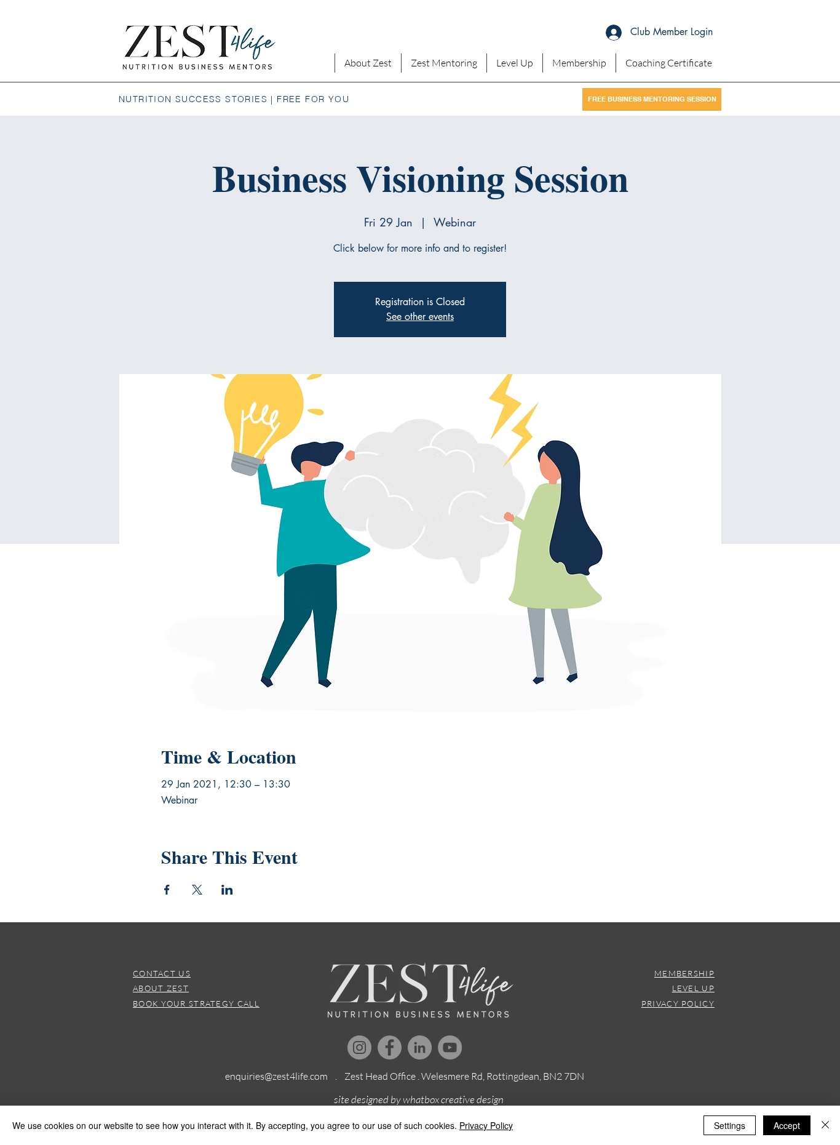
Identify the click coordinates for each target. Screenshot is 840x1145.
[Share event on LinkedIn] (227, 890)
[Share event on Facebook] (167, 890)
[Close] (825, 1125)
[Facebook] (390, 1047)
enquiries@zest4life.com (276, 1076)
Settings (729, 1125)
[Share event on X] (197, 890)
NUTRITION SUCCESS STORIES (193, 99)
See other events (420, 316)
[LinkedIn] (420, 1047)
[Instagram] (359, 1047)
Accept (787, 1125)
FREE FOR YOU (313, 99)
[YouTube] (450, 1047)
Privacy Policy (486, 1125)
